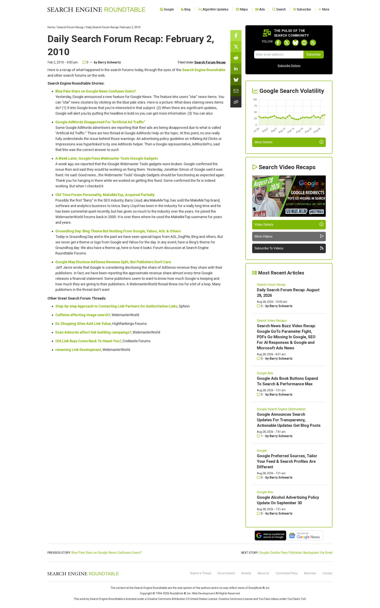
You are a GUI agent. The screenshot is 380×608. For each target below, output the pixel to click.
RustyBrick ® (178, 593)
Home (51, 27)
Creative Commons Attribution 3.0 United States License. (182, 598)
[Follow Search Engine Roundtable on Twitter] (287, 43)
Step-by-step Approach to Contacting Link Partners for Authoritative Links (116, 306)
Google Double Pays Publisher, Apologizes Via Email (295, 552)
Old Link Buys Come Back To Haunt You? (88, 341)
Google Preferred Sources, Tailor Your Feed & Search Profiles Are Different (287, 461)
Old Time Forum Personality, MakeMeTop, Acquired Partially (105, 195)
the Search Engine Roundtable (148, 587)
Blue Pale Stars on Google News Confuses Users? (95, 91)
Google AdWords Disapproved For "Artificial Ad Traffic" (100, 122)
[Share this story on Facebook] (235, 35)
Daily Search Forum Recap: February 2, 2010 (113, 27)
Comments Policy (287, 573)
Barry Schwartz (109, 62)
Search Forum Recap (70, 27)
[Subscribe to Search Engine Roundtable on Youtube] (304, 43)
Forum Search (226, 573)
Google (262, 450)
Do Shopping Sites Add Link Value (83, 323)
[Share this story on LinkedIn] (235, 68)
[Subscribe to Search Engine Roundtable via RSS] (313, 43)
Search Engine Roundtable (203, 70)
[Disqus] (137, 409)
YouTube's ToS (296, 598)
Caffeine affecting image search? (82, 315)
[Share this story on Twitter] (235, 46)
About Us (263, 573)
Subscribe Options (289, 65)
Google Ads (265, 373)
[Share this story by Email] (235, 90)
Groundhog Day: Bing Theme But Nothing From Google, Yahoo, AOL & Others (118, 231)
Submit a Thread (200, 573)
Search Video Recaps (272, 320)
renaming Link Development (78, 350)
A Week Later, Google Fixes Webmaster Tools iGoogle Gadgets (106, 158)
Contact (327, 573)
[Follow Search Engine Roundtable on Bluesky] (295, 43)
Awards (246, 573)
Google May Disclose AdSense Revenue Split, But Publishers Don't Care (113, 262)
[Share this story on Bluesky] (235, 79)
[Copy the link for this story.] (235, 101)
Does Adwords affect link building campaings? (93, 332)
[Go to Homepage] (96, 9)
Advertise (310, 573)
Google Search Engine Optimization (281, 409)
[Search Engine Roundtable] (83, 574)
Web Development (203, 593)
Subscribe (314, 54)
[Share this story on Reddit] (235, 57)
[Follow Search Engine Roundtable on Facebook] (278, 43)
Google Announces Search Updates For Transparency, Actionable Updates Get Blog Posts (289, 420)
